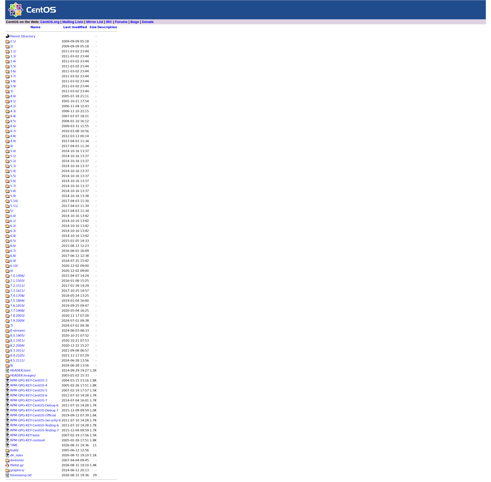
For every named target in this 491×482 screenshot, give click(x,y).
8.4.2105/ (17, 355)
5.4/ (13, 171)
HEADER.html (20, 370)
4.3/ (13, 111)
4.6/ (13, 126)
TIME (14, 445)
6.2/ (13, 226)
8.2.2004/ (17, 345)
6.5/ (13, 241)
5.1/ (13, 156)
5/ (11, 211)
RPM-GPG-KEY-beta (25, 435)
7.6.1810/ (17, 305)
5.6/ (13, 181)
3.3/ (13, 56)
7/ (11, 325)
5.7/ (13, 186)
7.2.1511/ (17, 286)
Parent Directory (22, 36)
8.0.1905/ (17, 335)
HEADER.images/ (23, 375)
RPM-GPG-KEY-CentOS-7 (28, 400)
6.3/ (13, 231)
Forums (121, 22)
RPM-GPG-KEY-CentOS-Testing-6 (34, 425)
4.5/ (13, 121)
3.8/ (13, 81)
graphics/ (17, 470)
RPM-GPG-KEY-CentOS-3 (28, 380)
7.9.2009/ (17, 320)
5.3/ (13, 166)
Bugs (134, 22)
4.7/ (13, 131)
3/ (11, 91)
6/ (11, 271)
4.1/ (13, 101)
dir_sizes (16, 455)
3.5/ (13, 66)
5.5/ (13, 176)
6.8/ (13, 256)
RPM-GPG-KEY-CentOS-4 (28, 385)
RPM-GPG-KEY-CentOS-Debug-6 (34, 405)
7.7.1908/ (17, 310)
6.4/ (13, 236)
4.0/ (13, 96)
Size (93, 27)
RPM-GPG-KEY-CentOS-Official (33, 415)
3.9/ (13, 86)
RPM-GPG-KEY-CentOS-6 (28, 395)
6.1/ (13, 221)
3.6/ (13, 71)
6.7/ (13, 251)
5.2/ (13, 161)
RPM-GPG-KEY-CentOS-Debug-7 (34, 410)
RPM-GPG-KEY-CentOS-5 (28, 390)
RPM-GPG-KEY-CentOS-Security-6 (35, 420)
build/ (14, 450)
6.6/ (13, 246)
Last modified (75, 27)
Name (35, 27)
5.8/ (13, 191)
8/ (11, 365)
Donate (148, 22)
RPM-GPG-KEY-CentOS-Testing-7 (34, 430)
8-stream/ (17, 330)
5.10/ (14, 201)
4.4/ (13, 116)
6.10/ (14, 266)
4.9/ (13, 141)
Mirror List (94, 22)
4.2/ (13, 106)
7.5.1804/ (17, 300)
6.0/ (13, 216)
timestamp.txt (21, 475)
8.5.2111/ (17, 360)
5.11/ (14, 206)
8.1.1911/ (17, 340)
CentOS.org (49, 22)
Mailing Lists (72, 22)
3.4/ (13, 61)
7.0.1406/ (17, 276)
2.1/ (13, 41)
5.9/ (13, 196)
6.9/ (13, 261)
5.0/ (13, 151)
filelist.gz (16, 465)
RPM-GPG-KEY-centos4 (27, 440)
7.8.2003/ (17, 315)
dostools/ (17, 460)
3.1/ (13, 51)
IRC (109, 22)
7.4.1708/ (17, 295)
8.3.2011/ (17, 350)
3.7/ (13, 76)
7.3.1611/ (17, 290)
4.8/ (13, 136)
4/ (11, 146)
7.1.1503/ (17, 281)
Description (107, 27)
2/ (11, 46)
